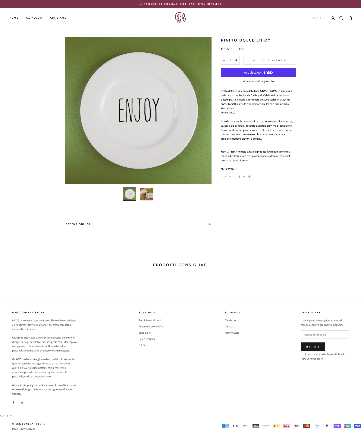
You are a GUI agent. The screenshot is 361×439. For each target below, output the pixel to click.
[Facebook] (239, 176)
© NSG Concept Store (28, 423)
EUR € (317, 18)
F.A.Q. (142, 345)
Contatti (229, 326)
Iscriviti (312, 346)
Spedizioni (145, 332)
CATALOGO (34, 17)
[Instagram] (22, 402)
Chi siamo (230, 320)
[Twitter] (244, 176)
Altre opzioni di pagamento (258, 81)
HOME (13, 17)
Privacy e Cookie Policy (151, 326)
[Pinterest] (249, 176)
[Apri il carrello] (350, 18)
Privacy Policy (334, 354)
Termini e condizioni (150, 320)
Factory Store (232, 332)
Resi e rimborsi (147, 339)
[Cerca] (341, 18)
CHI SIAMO (58, 17)
